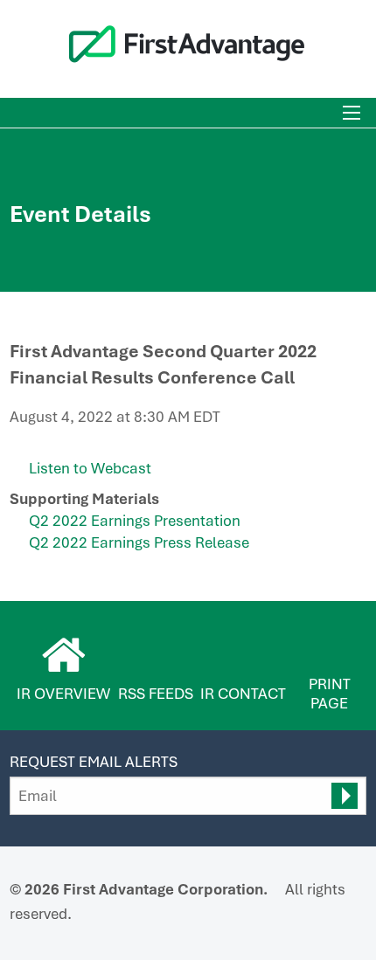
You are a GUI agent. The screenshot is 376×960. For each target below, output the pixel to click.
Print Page (330, 693)
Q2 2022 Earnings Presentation (134, 520)
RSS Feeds (155, 693)
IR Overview (63, 693)
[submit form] (344, 796)
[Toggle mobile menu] (351, 113)
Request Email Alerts (94, 761)
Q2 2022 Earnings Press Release (139, 542)
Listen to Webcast (90, 468)
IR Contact (243, 693)
